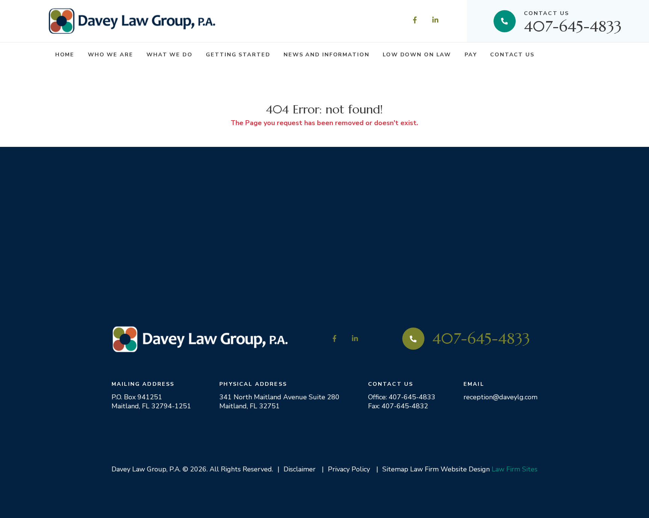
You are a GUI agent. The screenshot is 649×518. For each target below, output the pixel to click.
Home (65, 54)
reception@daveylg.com (500, 397)
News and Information (326, 54)
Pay (471, 54)
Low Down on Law (417, 54)
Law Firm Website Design (450, 469)
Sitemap (395, 469)
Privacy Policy (349, 469)
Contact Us (512, 54)
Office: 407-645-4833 (401, 397)
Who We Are (110, 54)
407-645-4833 (573, 21)
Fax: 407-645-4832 (398, 406)
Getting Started (238, 54)
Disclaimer (299, 469)
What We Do (169, 54)
